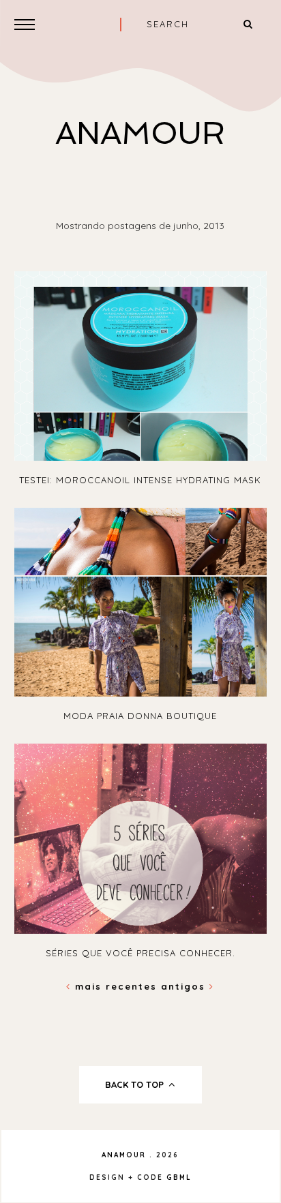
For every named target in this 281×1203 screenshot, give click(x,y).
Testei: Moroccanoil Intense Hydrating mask (140, 479)
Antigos (185, 986)
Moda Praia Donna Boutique (140, 715)
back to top (135, 1084)
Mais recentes (116, 986)
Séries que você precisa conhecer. (140, 952)
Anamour (140, 133)
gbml (179, 1177)
